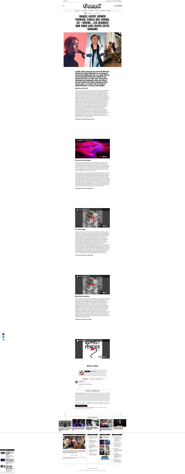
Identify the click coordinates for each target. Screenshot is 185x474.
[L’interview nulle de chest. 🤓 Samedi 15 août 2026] (107, 452)
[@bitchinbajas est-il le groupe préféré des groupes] (102, 442)
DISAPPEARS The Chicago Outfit (117, 440)
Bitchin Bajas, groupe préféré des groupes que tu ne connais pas (78, 428)
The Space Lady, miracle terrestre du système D (118, 428)
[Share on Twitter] (3, 337)
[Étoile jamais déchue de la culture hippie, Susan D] (102, 452)
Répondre (80, 386)
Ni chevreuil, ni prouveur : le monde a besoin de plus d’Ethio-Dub (106, 429)
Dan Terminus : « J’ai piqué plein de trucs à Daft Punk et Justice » (65, 429)
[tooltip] (115, 6)
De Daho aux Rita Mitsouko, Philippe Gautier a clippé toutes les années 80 (92, 428)
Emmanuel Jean (90, 13)
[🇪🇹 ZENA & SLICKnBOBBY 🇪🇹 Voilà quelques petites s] (102, 447)
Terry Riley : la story (117, 446)
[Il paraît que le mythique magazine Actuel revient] (107, 447)
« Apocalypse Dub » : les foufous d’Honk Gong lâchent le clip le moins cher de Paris (118, 456)
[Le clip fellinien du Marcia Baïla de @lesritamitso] (107, 442)
